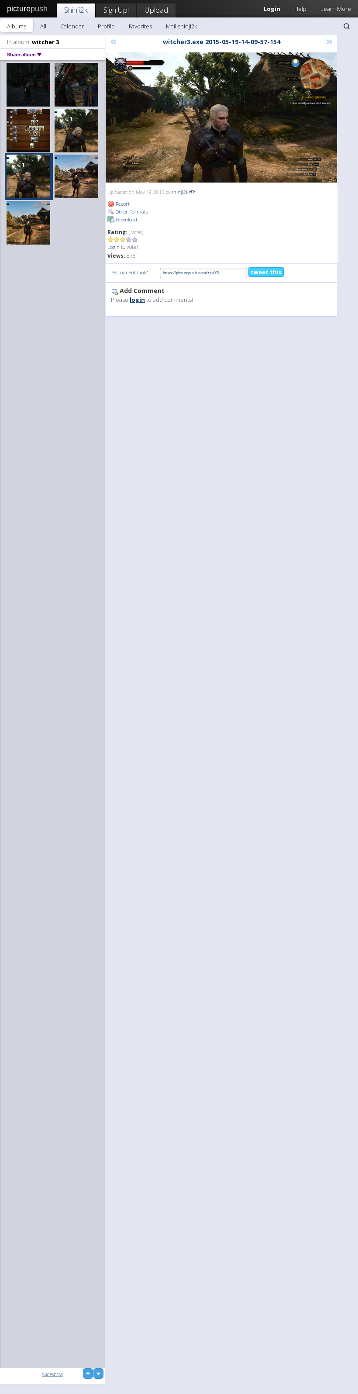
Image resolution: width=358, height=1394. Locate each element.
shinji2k (180, 192)
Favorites (140, 26)
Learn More (335, 9)
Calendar (72, 26)
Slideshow (52, 1374)
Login (113, 247)
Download (125, 219)
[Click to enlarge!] (221, 117)
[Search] (347, 26)
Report (122, 203)
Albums (16, 26)
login (137, 300)
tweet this (266, 272)
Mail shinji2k (181, 26)
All (43, 26)
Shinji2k (76, 10)
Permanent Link (129, 272)
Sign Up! (116, 10)
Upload (156, 10)
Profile (106, 26)
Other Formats (131, 211)
